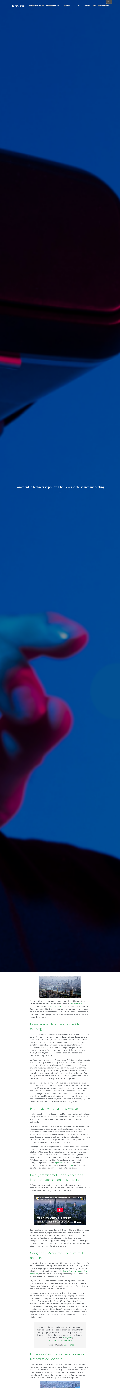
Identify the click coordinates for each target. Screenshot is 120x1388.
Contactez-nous (104, 6)
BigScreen (59, 1162)
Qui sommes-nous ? (36, 6)
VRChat (70, 1165)
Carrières (86, 6)
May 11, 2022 (69, 1345)
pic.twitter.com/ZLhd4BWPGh (60, 1340)
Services (67, 6)
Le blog (77, 6)
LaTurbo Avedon (57, 1006)
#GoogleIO (67, 1338)
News (94, 6)
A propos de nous (52, 6)
